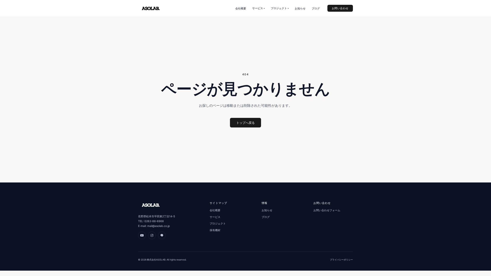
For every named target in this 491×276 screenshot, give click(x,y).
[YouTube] (142, 235)
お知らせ (300, 8)
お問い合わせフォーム (326, 210)
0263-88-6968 (154, 221)
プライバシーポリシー (341, 259)
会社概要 (240, 8)
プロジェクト (280, 8)
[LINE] (162, 235)
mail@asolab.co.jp (158, 226)
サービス (258, 8)
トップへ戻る (245, 123)
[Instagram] (152, 235)
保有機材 (215, 230)
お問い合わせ (340, 8)
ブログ (316, 8)
